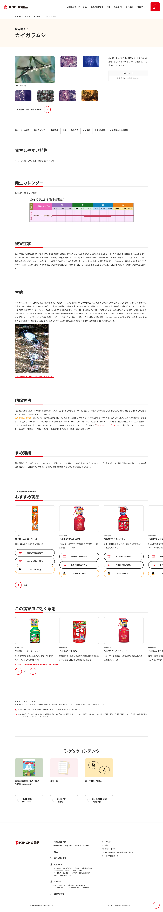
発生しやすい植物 (22, 130)
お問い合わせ (142, 7)
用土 (70, 875)
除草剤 (74, 870)
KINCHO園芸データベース (27, 800)
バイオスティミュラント (61, 873)
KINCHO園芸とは (59, 885)
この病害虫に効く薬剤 (119, 130)
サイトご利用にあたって (109, 856)
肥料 (80, 870)
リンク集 (104, 845)
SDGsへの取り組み (74, 887)
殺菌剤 (67, 870)
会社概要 (70, 885)
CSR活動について (59, 887)
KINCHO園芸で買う (35, 565)
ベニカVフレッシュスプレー (117, 538)
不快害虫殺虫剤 (87, 868)
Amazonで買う (34, 573)
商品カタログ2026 (99, 800)
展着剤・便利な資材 (60, 875)
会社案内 (129, 7)
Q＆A (85, 7)
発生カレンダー (40, 130)
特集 (108, 7)
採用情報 (86, 887)
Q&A (55, 852)
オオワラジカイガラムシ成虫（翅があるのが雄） (34, 376)
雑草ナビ (86, 846)
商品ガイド (118, 7)
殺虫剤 (77, 868)
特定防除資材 (67, 868)
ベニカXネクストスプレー (27, 538)
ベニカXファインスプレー (71, 538)
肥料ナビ (78, 846)
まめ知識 (86, 130)
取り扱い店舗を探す (35, 556)
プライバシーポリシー (109, 849)
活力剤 (74, 873)
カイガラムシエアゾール (105, 425)
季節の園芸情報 (97, 7)
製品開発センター (82, 885)
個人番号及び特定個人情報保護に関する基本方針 (118, 852)
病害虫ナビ (38, 16)
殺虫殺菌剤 (57, 868)
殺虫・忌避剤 (58, 870)
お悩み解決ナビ (73, 7)
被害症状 (54, 130)
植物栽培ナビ (58, 846)
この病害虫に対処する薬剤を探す (28, 109)
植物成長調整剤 (84, 873)
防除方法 (74, 130)
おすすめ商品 (100, 130)
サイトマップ (106, 842)
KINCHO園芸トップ (22, 16)
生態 (64, 130)
